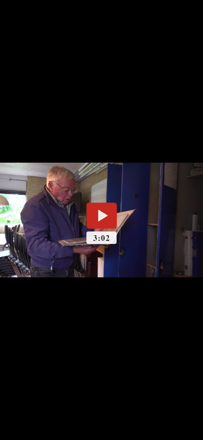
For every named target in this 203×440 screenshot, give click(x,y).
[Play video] (101, 215)
